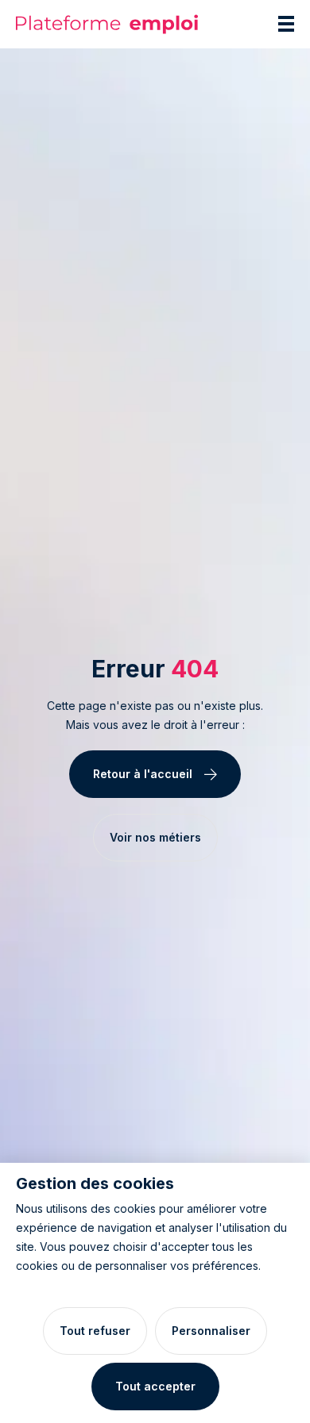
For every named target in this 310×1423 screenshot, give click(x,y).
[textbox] (155, 715)
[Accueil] (107, 24)
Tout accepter (155, 1386)
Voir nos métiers (155, 837)
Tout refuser (95, 1330)
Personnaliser (211, 1330)
